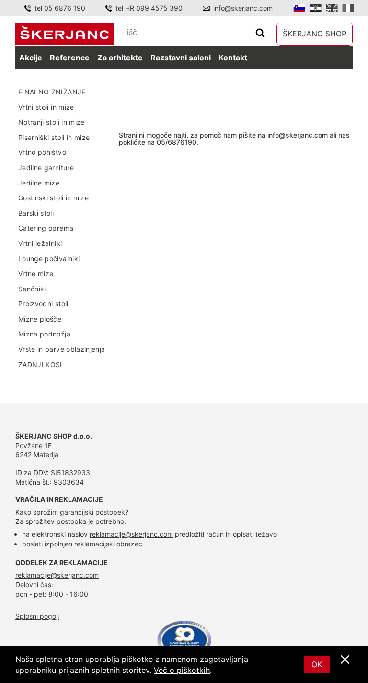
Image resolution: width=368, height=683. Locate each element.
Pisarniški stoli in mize (54, 137)
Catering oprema (45, 228)
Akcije (30, 57)
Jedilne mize (38, 183)
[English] (331, 8)
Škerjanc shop (314, 33)
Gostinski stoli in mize (53, 198)
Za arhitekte (120, 57)
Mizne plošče (39, 319)
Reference (70, 57)
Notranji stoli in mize (51, 122)
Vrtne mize (36, 273)
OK (316, 664)
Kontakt (232, 57)
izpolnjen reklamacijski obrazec (93, 544)
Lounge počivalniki (49, 259)
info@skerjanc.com (243, 8)
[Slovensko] (299, 8)
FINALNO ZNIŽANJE (52, 92)
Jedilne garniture (46, 167)
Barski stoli (36, 213)
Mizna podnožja (44, 334)
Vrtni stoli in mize (46, 107)
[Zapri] (345, 660)
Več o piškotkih (182, 670)
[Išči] (260, 34)
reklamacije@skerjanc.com (131, 534)
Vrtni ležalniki (40, 243)
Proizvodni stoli (43, 304)
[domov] (64, 34)
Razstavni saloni (180, 57)
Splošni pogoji (37, 616)
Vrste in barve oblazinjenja (61, 349)
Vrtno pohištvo (42, 152)
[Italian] (348, 8)
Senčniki (32, 289)
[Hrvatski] (315, 8)
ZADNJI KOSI (40, 364)
